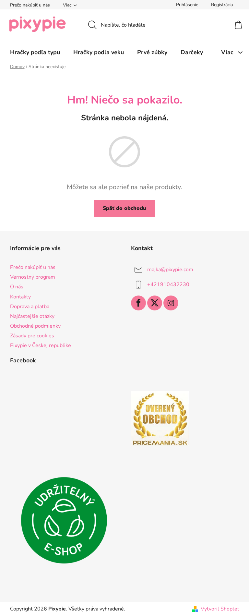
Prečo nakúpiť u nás (30, 5)
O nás (16, 286)
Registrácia (222, 5)
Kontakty (20, 296)
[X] (154, 303)
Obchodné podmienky (35, 326)
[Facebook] (138, 303)
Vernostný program (32, 277)
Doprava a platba (29, 306)
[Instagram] (170, 303)
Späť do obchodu (124, 208)
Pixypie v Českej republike (40, 345)
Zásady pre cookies (32, 335)
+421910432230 (168, 284)
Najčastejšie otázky (32, 316)
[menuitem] (35, 52)
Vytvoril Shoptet (220, 608)
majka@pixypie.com (170, 269)
